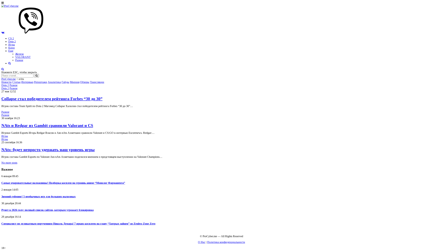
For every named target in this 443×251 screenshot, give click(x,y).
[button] (2, 32)
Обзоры (84, 82)
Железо (19, 53)
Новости (6, 82)
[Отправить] (36, 76)
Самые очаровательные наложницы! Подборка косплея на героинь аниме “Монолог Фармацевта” (63, 182)
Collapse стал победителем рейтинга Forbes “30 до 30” (51, 98)
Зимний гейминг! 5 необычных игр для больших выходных (38, 196)
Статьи (16, 82)
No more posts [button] (9, 162)
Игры (11, 44)
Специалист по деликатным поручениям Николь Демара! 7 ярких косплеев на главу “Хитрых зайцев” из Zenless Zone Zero (78, 223)
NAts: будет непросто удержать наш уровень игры (48, 149)
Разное (19, 60)
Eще (10, 50)
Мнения (74, 82)
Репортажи (40, 82)
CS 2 (11, 38)
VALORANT (23, 57)
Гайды (65, 82)
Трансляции (97, 82)
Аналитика (54, 82)
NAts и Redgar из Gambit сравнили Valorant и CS (47, 125)
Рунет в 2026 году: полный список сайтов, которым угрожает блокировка (47, 210)
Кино (11, 47)
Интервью (27, 82)
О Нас (201, 242)
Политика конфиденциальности (226, 242)
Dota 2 (12, 41)
